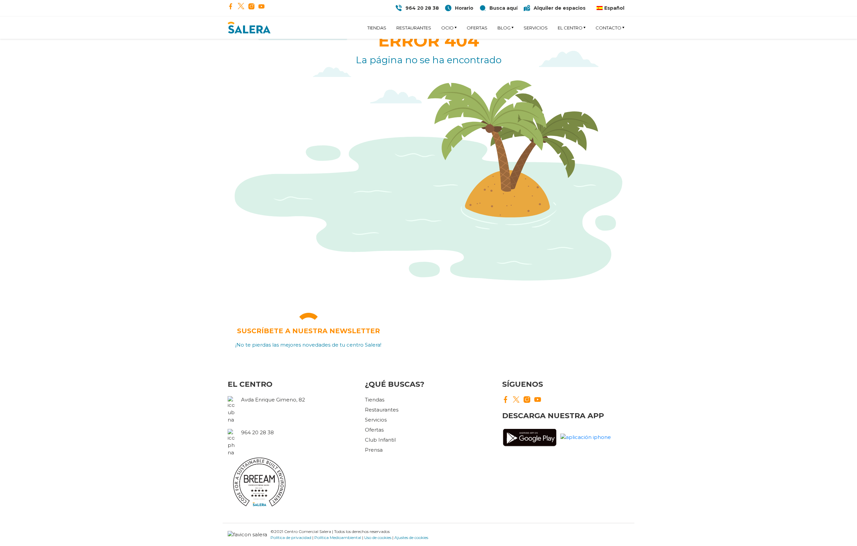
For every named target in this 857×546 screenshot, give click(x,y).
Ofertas (477, 27)
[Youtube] (261, 7)
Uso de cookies (377, 537)
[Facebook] (231, 7)
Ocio (447, 27)
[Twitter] (241, 7)
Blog (504, 27)
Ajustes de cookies (411, 537)
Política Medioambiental (337, 537)
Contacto (608, 27)
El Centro (570, 27)
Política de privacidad (290, 537)
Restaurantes (413, 27)
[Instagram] (251, 7)
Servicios (536, 27)
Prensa (374, 450)
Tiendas (376, 27)
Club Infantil (380, 440)
